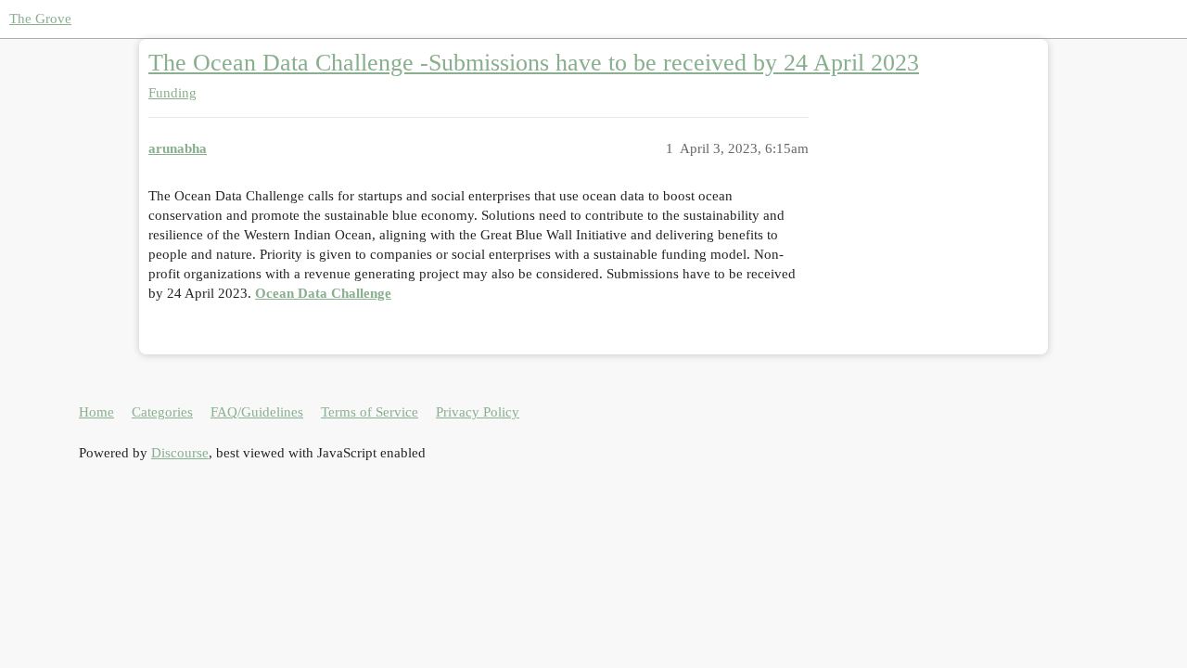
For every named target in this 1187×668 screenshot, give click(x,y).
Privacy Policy (477, 412)
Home (96, 412)
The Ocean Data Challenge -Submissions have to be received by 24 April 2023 (533, 62)
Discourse (180, 452)
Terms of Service (369, 412)
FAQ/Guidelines (257, 412)
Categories (162, 412)
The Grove (40, 18)
